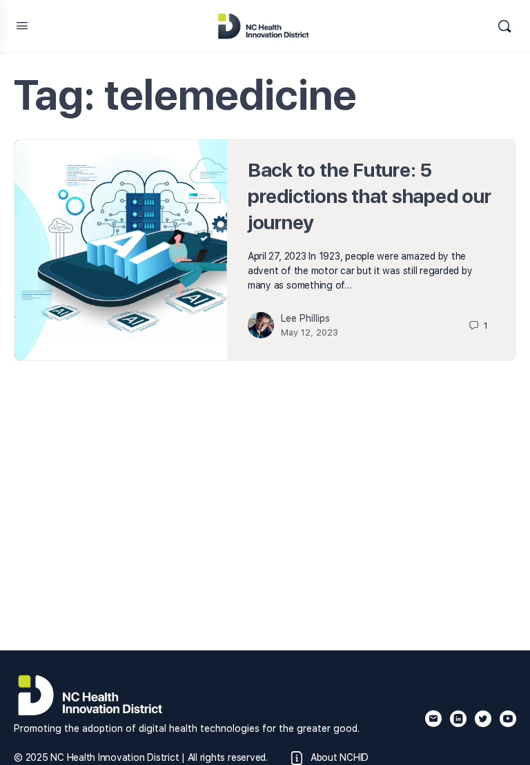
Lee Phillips (305, 318)
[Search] (504, 26)
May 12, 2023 (309, 332)
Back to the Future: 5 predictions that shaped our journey (369, 196)
